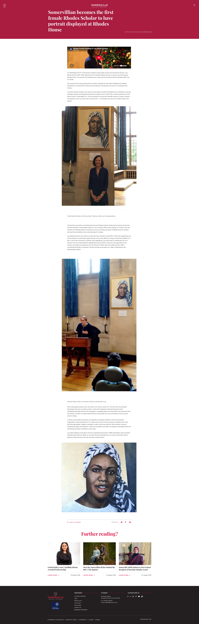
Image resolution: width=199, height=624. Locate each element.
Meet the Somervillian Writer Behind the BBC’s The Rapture (99, 561)
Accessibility (83, 619)
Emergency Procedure (80, 609)
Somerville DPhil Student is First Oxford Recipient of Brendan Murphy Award (135, 561)
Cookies (91, 619)
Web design (143, 619)
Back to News (75, 522)
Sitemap (97, 619)
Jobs (75, 598)
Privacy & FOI (78, 600)
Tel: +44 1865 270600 (106, 600)
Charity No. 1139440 (71, 619)
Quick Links (77, 605)
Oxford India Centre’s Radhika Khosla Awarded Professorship (64, 561)
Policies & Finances (80, 596)
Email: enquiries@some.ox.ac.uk (109, 602)
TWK (150, 619)
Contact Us (77, 607)
